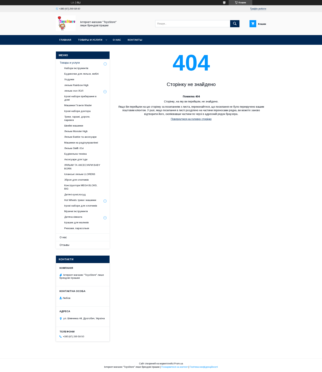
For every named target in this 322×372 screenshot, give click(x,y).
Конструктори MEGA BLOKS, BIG (80, 187)
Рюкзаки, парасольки (76, 228)
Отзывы (64, 244)
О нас (117, 39)
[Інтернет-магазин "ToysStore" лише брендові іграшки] (66, 30)
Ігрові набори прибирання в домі (80, 98)
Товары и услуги (90, 39)
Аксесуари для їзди (75, 159)
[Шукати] (234, 23)
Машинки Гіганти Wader (78, 105)
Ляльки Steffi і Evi (74, 148)
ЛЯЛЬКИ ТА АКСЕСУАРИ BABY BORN (82, 167)
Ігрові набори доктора (77, 111)
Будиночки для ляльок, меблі (81, 73)
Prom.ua (178, 363)
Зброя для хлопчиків (76, 179)
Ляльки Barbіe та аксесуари (80, 136)
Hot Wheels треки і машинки (80, 200)
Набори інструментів (76, 68)
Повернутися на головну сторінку (191, 119)
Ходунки (69, 79)
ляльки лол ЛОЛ (73, 90)
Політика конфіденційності (204, 367)
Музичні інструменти (76, 211)
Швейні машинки (73, 125)
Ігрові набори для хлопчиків (80, 205)
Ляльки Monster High (76, 131)
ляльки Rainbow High (76, 85)
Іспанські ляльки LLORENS (79, 174)
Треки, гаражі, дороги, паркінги (77, 118)
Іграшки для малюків (76, 222)
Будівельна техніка (75, 153)
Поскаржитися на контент (174, 367)
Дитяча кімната (73, 216)
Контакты (135, 39)
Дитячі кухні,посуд (75, 194)
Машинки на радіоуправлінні (81, 142)
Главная (65, 39)
